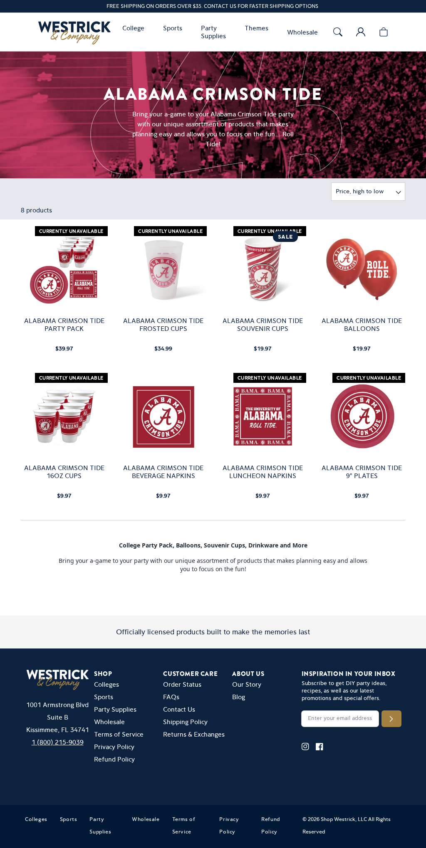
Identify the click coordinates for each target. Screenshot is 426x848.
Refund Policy (114, 759)
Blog (238, 697)
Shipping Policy (185, 722)
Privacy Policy (114, 747)
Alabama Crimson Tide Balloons (362, 325)
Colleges (106, 684)
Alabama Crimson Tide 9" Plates (362, 472)
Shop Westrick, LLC (344, 819)
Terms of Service (119, 734)
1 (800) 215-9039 (58, 742)
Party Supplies (115, 709)
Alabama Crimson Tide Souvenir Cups (263, 325)
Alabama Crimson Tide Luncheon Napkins (263, 472)
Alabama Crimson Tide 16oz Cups (64, 472)
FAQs (171, 697)
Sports (103, 697)
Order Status (182, 684)
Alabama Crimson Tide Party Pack (64, 325)
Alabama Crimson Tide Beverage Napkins (163, 472)
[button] (135, 28)
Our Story (246, 684)
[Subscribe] (391, 718)
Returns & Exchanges (194, 734)
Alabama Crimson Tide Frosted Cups (163, 325)
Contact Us (179, 709)
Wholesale (109, 722)
